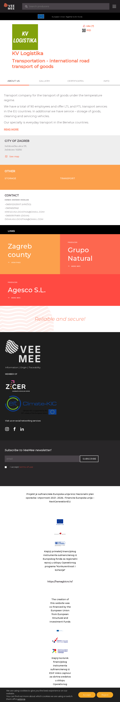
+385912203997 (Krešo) (18, 204)
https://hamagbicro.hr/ (60, 581)
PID (89, 30)
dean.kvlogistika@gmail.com (24, 219)
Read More (11, 129)
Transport (67, 178)
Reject (104, 694)
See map (14, 156)
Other (10, 171)
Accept (87, 694)
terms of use (26, 467)
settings (21, 699)
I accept (21, 467)
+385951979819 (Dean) (17, 215)
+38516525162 (12, 208)
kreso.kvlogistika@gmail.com (25, 211)
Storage (10, 178)
